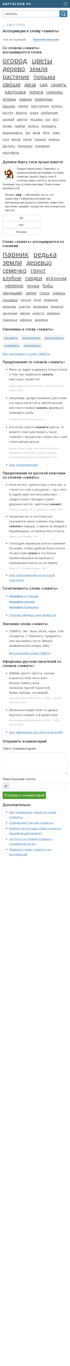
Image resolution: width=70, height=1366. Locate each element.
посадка (36, 119)
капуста (38, 313)
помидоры (44, 99)
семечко (15, 270)
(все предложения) (23, 465)
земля (38, 68)
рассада (9, 106)
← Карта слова (14, 24)
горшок (40, 139)
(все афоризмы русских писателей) (36, 732)
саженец (54, 92)
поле (37, 300)
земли (12, 262)
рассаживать (54, 338)
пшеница (10, 320)
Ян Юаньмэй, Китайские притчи (26, 419)
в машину (24, 607)
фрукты (21, 112)
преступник (40, 106)
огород (15, 60)
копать (56, 106)
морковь (9, 306)
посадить (11, 338)
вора (31, 710)
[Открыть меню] (64, 4)
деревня (41, 320)
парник (16, 254)
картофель (11, 152)
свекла (25, 313)
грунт (38, 270)
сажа (56, 132)
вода (36, 132)
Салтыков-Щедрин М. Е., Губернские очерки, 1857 (36, 509)
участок (25, 306)
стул (6, 139)
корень (54, 139)
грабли (19, 126)
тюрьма (44, 76)
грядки (33, 278)
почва (7, 126)
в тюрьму (24, 596)
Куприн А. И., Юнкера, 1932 (23, 536)
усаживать (11, 345)
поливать (48, 126)
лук (27, 132)
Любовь (14, 673)
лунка (33, 286)
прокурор (25, 146)
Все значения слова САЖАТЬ (29, 653)
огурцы (9, 99)
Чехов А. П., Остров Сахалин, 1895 (28, 568)
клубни (12, 278)
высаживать (31, 338)
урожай (8, 119)
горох (45, 292)
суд (47, 119)
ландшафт (13, 292)
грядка (23, 106)
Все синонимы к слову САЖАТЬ (26, 354)
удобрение (49, 112)
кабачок (26, 320)
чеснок (26, 300)
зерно (31, 292)
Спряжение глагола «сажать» (31, 823)
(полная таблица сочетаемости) (32, 615)
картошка (15, 92)
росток (8, 112)
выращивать (13, 132)
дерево (14, 68)
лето (46, 132)
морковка (40, 306)
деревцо (39, 262)
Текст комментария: (20, 748)
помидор (51, 300)
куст (56, 119)
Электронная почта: (19, 779)
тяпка (27, 139)
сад (44, 84)
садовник (42, 146)
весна (16, 139)
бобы (48, 286)
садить (59, 84)
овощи (12, 84)
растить (9, 146)
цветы (42, 60)
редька (45, 254)
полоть (33, 126)
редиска (57, 306)
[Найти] (63, 14)
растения (10, 313)
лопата (36, 92)
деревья (53, 313)
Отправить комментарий (24, 795)
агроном (56, 278)
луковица (10, 300)
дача (30, 84)
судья (34, 112)
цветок (22, 119)
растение (16, 77)
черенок (14, 285)
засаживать (32, 345)
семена (25, 99)
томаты (58, 293)
